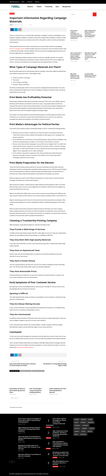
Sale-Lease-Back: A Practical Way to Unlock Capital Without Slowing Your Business (76, 56)
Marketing (55, 466)
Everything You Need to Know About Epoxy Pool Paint (17, 390)
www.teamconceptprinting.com (25, 347)
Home (22, 1)
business (83, 419)
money (83, 431)
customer (77, 425)
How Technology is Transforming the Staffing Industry (35, 390)
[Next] (74, 84)
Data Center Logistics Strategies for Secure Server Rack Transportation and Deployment (76, 34)
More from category (38, 371)
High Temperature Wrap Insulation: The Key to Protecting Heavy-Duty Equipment (90, 33)
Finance (39, 6)
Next (16, 398)
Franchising (48, 6)
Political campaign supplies (17, 48)
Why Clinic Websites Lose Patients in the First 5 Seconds (74, 76)
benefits (83, 422)
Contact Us (29, 1)
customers (83, 434)
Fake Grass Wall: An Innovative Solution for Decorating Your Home (23, 364)
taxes (76, 434)
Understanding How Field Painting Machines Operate (57, 390)
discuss (90, 431)
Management (66, 6)
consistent (85, 425)
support (77, 431)
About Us (37, 1)
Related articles (14, 371)
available (84, 428)
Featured (12, 13)
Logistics (48, 427)
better (76, 422)
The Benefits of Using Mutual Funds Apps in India (55, 364)
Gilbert (11, 25)
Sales (57, 6)
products (77, 428)
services (91, 428)
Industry (48, 437)
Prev (12, 398)
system (77, 419)
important (90, 422)
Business (30, 6)
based (90, 419)
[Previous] (71, 84)
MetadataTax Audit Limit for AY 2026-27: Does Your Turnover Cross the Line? (90, 56)
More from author (26, 371)
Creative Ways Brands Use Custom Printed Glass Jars (90, 75)
